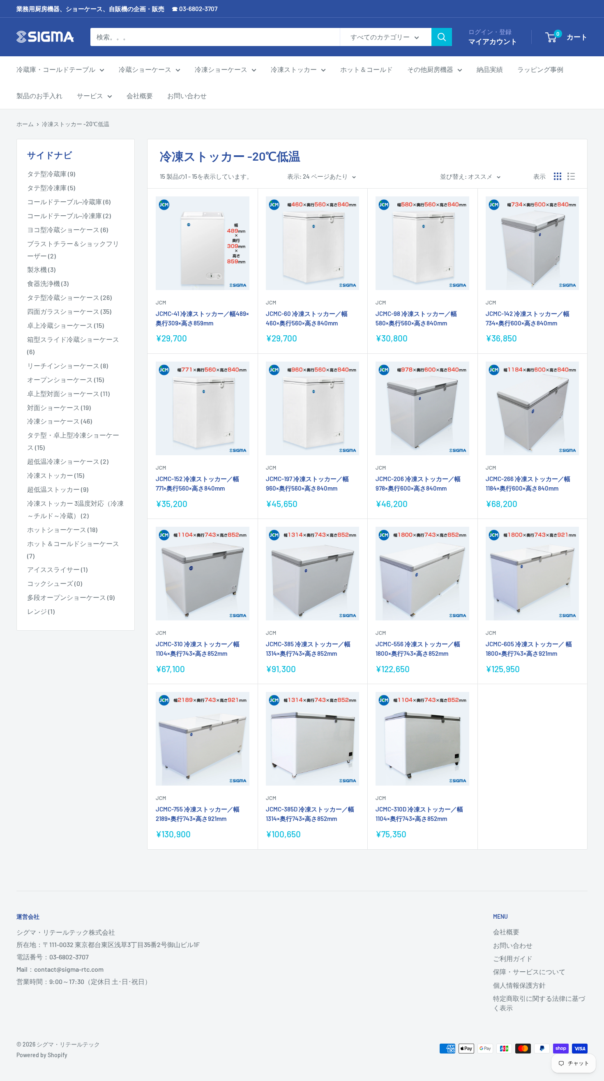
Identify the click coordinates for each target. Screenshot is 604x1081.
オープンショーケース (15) (65, 379)
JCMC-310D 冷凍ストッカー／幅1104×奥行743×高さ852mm (419, 813)
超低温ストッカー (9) (57, 489)
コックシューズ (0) (54, 583)
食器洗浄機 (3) (48, 283)
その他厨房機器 (430, 69)
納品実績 (490, 69)
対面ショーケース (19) (59, 407)
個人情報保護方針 (519, 985)
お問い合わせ (187, 95)
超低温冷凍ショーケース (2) (67, 461)
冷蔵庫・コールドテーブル (55, 69)
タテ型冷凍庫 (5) (51, 187)
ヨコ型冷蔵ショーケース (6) (67, 229)
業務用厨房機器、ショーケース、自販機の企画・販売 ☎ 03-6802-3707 (116, 8)
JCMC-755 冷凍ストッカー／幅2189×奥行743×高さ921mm (198, 813)
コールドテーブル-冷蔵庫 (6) (69, 201)
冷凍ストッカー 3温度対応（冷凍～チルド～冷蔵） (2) (75, 509)
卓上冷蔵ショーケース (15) (65, 325)
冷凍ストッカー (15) (55, 475)
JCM (161, 302)
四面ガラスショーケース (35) (69, 311)
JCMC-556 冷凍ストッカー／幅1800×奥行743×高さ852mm (418, 648)
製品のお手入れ (39, 95)
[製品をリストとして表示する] (571, 176)
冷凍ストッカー (294, 69)
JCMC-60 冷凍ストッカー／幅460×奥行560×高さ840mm (307, 318)
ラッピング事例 (540, 69)
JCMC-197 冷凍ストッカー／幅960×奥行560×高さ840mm (307, 483)
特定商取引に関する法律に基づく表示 (539, 1002)
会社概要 (140, 95)
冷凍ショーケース (221, 69)
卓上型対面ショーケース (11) (68, 393)
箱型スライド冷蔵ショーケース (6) (73, 345)
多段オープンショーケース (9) (71, 597)
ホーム (25, 123)
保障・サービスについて (529, 971)
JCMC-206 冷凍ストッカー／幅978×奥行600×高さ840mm (418, 483)
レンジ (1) (41, 611)
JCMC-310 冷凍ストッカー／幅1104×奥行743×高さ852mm (198, 648)
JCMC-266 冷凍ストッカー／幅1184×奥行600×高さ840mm (528, 483)
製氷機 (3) (41, 269)
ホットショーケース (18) (62, 529)
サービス (90, 95)
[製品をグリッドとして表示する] (557, 176)
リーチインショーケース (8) (67, 365)
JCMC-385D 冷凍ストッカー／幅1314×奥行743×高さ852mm (310, 813)
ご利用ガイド (513, 958)
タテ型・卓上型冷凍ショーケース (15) (73, 441)
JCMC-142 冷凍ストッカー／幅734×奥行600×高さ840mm (527, 318)
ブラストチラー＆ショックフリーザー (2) (73, 250)
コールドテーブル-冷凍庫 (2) (69, 215)
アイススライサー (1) (57, 569)
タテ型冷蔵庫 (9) (51, 173)
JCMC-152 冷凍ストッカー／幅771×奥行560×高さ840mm (197, 483)
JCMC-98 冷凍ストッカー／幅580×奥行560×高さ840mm (416, 318)
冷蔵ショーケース (145, 69)
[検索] (441, 37)
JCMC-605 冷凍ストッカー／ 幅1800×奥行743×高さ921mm (529, 648)
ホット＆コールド (366, 69)
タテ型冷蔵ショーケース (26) (69, 297)
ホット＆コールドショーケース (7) (73, 549)
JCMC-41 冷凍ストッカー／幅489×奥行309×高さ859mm (202, 318)
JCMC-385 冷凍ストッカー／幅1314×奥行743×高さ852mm (308, 648)
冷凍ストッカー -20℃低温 (75, 123)
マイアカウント (492, 41)
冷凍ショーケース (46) (59, 421)
